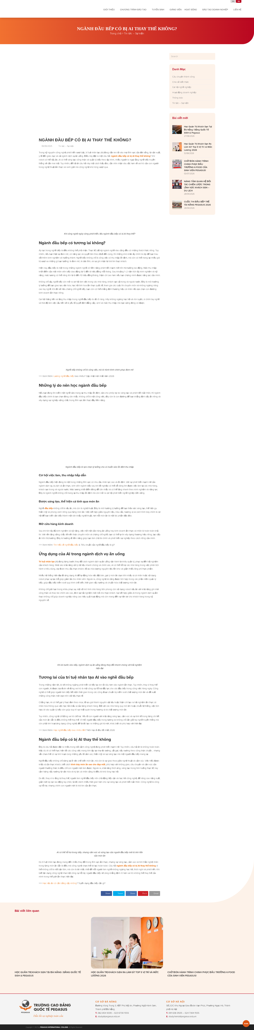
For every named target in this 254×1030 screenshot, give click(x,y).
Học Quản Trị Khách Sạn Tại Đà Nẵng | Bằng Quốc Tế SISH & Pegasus (48, 974)
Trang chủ (115, 33)
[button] (106, 893)
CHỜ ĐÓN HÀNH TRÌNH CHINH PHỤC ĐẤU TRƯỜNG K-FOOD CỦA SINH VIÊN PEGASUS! (201, 974)
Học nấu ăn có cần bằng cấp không (59, 883)
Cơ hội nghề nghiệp (181, 87)
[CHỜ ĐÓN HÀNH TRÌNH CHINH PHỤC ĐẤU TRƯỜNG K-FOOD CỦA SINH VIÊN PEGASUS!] (203, 942)
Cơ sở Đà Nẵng (106, 1001)
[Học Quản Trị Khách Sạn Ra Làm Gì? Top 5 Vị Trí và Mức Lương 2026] (127, 942)
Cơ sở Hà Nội (175, 1001)
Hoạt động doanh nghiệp (184, 92)
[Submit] (212, 56)
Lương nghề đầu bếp (64, 376)
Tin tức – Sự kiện (134, 33)
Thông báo (177, 97)
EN (233, 1)
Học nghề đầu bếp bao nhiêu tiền (70, 730)
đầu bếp (49, 508)
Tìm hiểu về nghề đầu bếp (66, 544)
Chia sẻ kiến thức (180, 81)
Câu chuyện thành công (183, 76)
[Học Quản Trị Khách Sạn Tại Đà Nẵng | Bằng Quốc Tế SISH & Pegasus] (51, 942)
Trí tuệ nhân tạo (47, 561)
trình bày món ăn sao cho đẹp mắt (88, 764)
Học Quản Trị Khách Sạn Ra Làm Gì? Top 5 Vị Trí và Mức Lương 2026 (125, 974)
